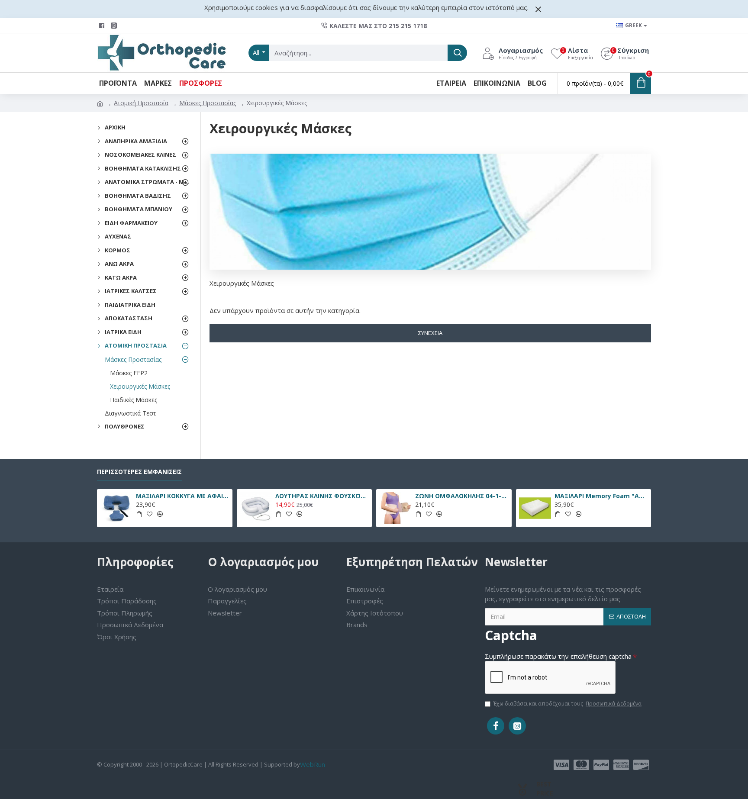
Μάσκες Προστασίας (207, 103)
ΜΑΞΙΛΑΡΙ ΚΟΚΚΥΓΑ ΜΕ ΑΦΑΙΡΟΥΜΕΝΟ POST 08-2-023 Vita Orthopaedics (182, 496)
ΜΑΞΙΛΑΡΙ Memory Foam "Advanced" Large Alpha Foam (601, 496)
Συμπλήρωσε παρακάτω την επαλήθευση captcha (558, 656)
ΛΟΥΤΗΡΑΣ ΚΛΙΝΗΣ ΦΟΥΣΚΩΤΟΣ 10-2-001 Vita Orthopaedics (322, 496)
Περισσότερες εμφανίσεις (139, 472)
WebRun (312, 764)
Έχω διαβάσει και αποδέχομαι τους (567, 703)
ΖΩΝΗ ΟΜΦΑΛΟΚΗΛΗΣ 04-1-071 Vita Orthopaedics (462, 496)
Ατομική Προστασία (141, 103)
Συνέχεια (430, 333)
